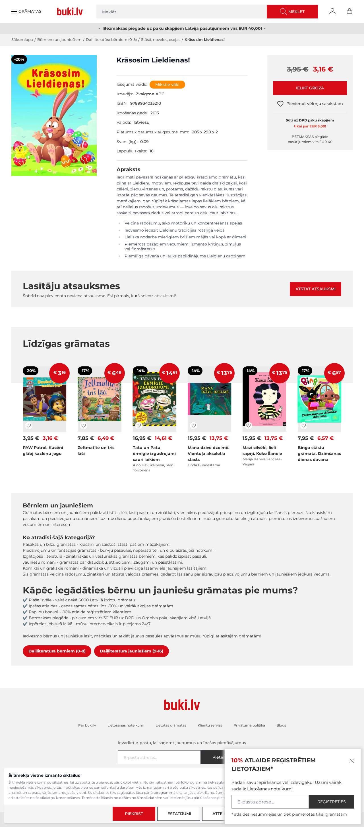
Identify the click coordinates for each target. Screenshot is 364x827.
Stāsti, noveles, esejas (160, 39)
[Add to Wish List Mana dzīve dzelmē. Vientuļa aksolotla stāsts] (193, 425)
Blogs (281, 725)
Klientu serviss (210, 725)
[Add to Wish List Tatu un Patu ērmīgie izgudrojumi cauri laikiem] (138, 425)
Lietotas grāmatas (171, 725)
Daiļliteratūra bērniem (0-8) (111, 39)
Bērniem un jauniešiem (59, 39)
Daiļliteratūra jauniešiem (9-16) (131, 651)
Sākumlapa (22, 39)
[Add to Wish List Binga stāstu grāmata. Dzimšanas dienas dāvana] (303, 425)
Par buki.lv (87, 725)
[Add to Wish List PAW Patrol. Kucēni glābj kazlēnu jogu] (28, 425)
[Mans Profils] (332, 11)
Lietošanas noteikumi (270, 789)
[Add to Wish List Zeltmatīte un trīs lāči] (83, 425)
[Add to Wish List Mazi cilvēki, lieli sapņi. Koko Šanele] (248, 425)
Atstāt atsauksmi (315, 288)
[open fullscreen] (54, 118)
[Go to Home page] (71, 11)
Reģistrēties (331, 801)
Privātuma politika (249, 725)
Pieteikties (223, 757)
